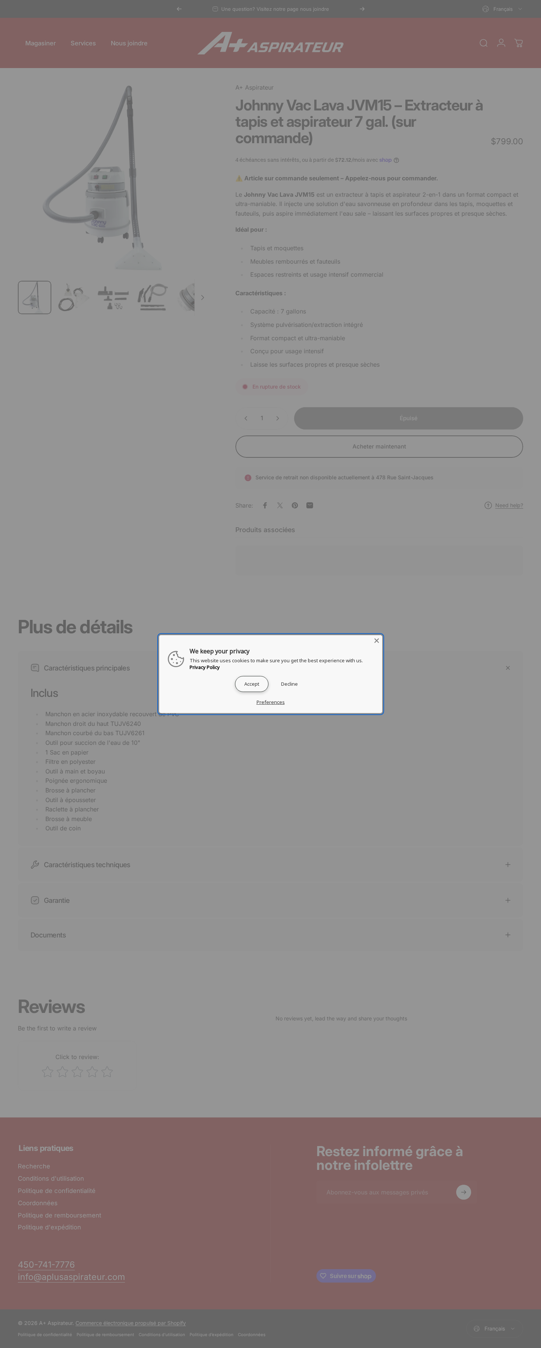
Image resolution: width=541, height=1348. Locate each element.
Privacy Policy (205, 666)
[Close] (376, 640)
